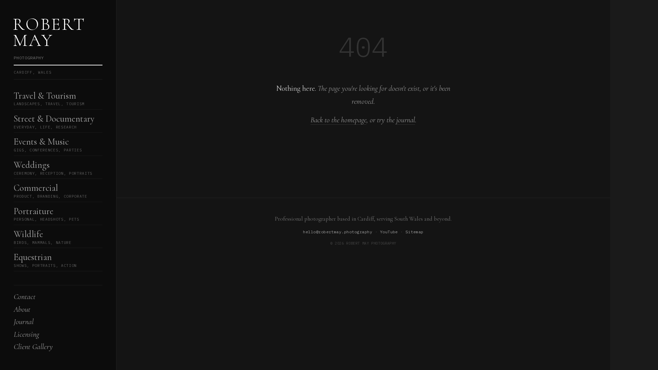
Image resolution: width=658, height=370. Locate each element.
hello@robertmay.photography (337, 231)
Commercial (50, 191)
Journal (24, 321)
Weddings (53, 168)
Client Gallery (33, 346)
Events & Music (48, 144)
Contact (25, 296)
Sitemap (414, 231)
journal (405, 119)
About (22, 309)
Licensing (26, 334)
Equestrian (45, 260)
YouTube (389, 231)
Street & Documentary (54, 121)
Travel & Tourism (49, 98)
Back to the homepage (338, 119)
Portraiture (47, 214)
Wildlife (43, 237)
